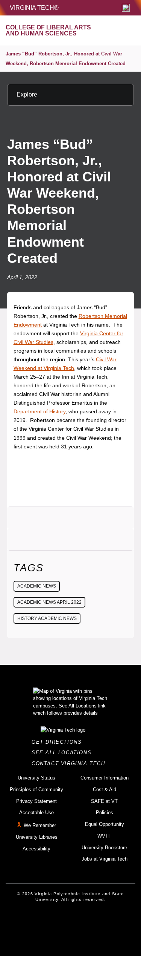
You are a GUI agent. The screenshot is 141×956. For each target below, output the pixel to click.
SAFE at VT (104, 801)
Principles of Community (36, 789)
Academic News (36, 586)
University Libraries (37, 837)
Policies (104, 812)
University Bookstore (104, 847)
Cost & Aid (104, 789)
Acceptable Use (36, 812)
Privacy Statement (36, 801)
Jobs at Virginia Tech (104, 859)
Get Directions (59, 742)
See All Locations (64, 752)
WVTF (104, 836)
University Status (36, 778)
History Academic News (47, 618)
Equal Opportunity (104, 824)
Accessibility (36, 849)
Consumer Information (104, 778)
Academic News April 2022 (49, 602)
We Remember (40, 825)
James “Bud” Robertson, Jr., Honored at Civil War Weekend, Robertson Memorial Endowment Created (66, 58)
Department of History (39, 411)
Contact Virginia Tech (70, 763)
